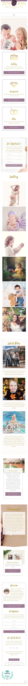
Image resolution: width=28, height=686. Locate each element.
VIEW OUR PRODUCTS (14, 100)
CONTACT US (14, 659)
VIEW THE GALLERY (14, 72)
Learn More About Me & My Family (13, 494)
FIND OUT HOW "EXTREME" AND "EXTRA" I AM (14, 606)
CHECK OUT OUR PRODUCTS (13, 571)
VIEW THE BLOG (14, 127)
